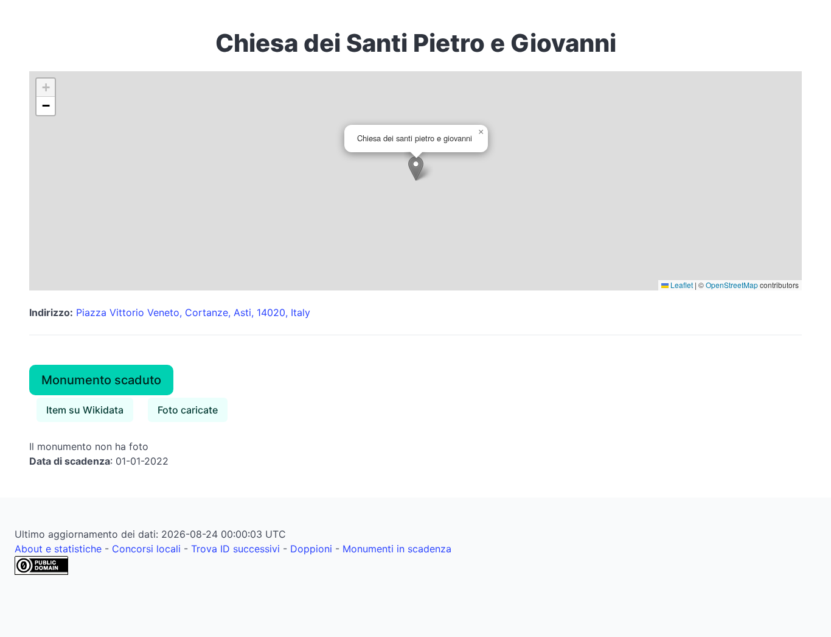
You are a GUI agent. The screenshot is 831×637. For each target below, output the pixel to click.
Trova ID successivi (235, 549)
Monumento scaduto (101, 380)
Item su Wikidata (84, 410)
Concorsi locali (146, 549)
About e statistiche (58, 549)
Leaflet (681, 285)
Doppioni (311, 549)
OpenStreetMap (732, 285)
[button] (415, 168)
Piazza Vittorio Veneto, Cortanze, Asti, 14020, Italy (193, 312)
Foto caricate (188, 410)
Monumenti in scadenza (396, 549)
